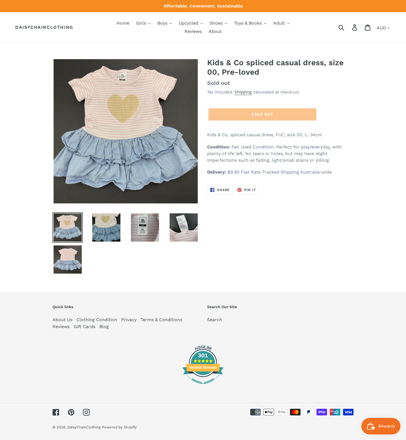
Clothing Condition (97, 319)
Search (214, 319)
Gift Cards (84, 326)
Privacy (128, 319)
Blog (104, 326)
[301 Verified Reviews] (203, 386)
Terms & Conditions (161, 319)
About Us (62, 319)
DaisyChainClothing (44, 27)
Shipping (243, 92)
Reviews (61, 326)
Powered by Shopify (119, 427)
